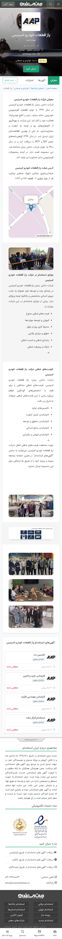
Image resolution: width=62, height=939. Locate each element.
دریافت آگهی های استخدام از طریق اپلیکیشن (31, 852)
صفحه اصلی (51, 88)
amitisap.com (29, 54)
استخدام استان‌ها (16, 909)
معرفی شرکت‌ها (37, 88)
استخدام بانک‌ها (16, 904)
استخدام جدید (45, 920)
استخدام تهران (45, 909)
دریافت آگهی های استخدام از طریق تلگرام (33, 860)
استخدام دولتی (45, 904)
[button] (31, 208)
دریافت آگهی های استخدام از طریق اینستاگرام (32, 867)
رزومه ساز (45, 915)
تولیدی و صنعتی (23, 60)
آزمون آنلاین (16, 915)
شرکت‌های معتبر (16, 920)
